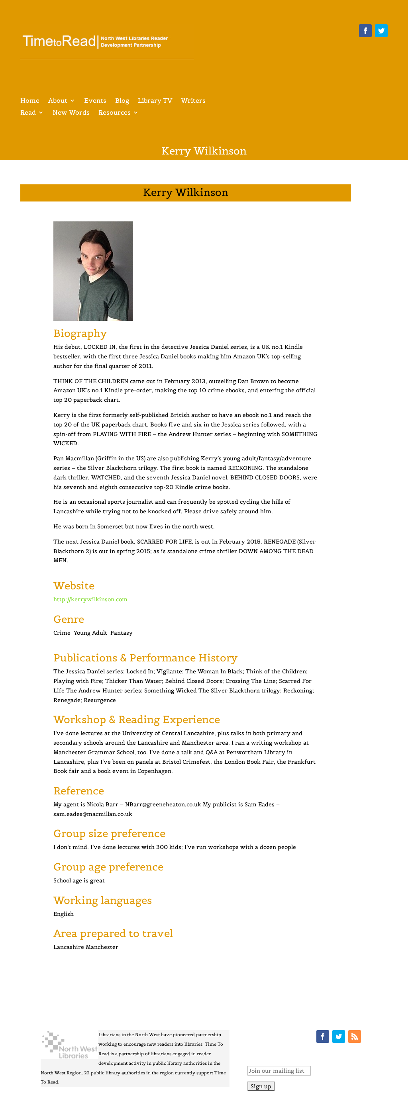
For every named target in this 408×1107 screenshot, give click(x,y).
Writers (193, 101)
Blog (122, 101)
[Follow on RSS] (354, 1036)
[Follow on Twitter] (381, 30)
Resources (114, 113)
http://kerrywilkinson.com (90, 599)
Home (29, 101)
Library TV (155, 101)
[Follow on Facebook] (365, 30)
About (57, 101)
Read (28, 113)
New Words (71, 113)
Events (95, 101)
